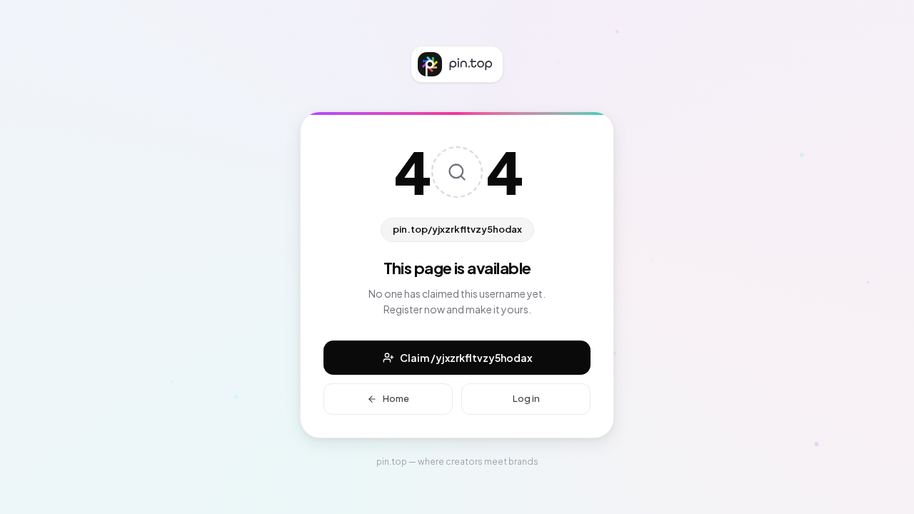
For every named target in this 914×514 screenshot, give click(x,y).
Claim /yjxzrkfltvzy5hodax (466, 357)
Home (396, 398)
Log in (526, 398)
